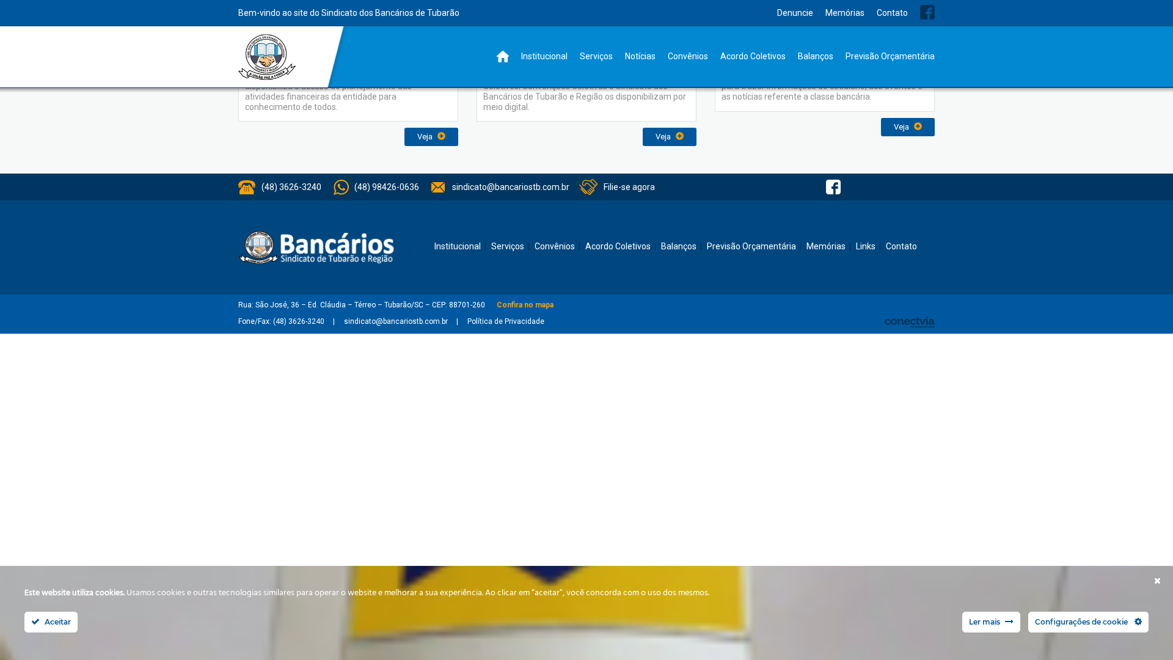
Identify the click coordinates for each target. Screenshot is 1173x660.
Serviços (596, 56)
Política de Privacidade (505, 321)
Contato (892, 13)
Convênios (688, 56)
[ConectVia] (910, 322)
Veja (425, 136)
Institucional (544, 56)
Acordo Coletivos (753, 56)
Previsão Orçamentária (890, 56)
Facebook (927, 12)
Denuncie (795, 13)
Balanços (815, 56)
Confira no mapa (525, 305)
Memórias (844, 13)
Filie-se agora (629, 187)
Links (865, 246)
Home (503, 56)
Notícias (640, 56)
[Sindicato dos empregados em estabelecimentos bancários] (267, 57)
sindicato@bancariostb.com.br (510, 187)
